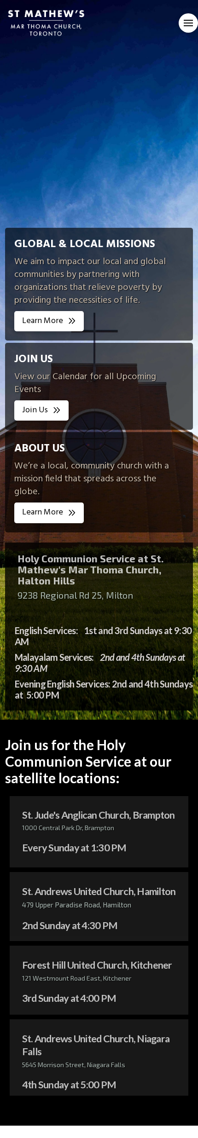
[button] (188, 23)
